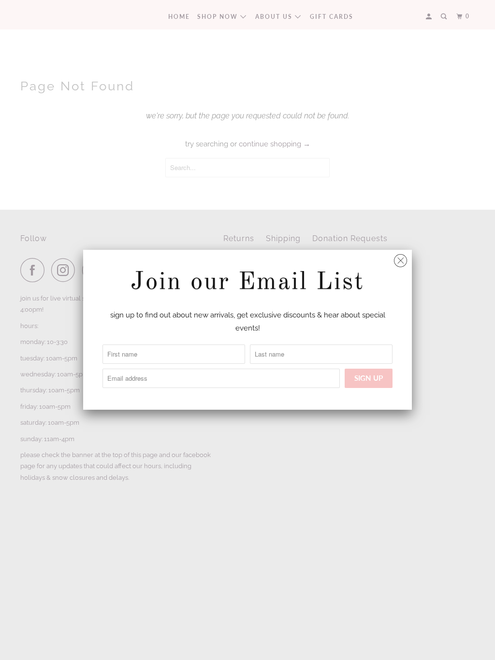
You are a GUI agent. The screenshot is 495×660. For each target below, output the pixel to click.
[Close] (400, 258)
